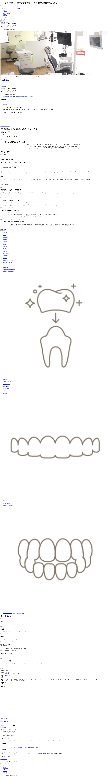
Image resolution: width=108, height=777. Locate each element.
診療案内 (5, 11)
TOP (1, 774)
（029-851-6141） (19, 747)
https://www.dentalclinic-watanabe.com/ (12, 677)
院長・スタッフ (6, 13)
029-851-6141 (5, 22)
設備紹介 (5, 15)
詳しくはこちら (4, 181)
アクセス (5, 17)
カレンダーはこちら (5, 126)
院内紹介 (5, 14)
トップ (4, 10)
